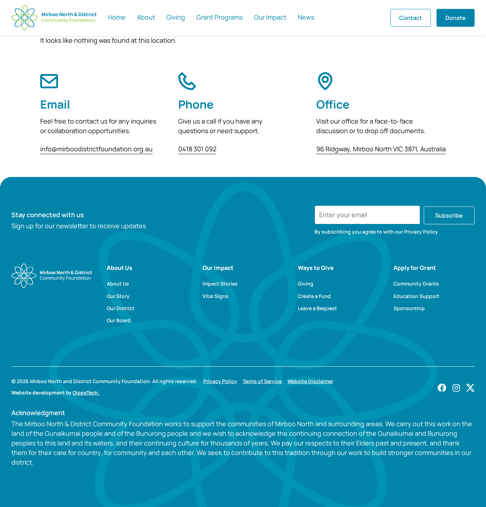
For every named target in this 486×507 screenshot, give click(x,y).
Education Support (416, 296)
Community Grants (416, 284)
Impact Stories (220, 284)
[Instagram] (456, 387)
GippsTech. (86, 392)
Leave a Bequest (317, 308)
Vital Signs (215, 296)
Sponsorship (409, 308)
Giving (305, 284)
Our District (120, 308)
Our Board (119, 320)
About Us (118, 284)
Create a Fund (314, 296)
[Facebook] (442, 387)
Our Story (118, 296)
